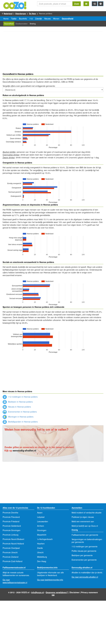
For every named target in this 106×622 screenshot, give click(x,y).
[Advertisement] (53, 52)
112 (31, 18)
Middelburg (42, 556)
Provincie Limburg (10, 534)
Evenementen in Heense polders (22, 411)
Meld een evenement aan (83, 521)
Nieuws (47, 18)
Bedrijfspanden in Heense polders (23, 421)
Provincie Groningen (11, 530)
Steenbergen (20, 13)
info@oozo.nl (37, 592)
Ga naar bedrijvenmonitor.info (50, 579)
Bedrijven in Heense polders (20, 401)
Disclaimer (74, 592)
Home (6, 18)
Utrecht (40, 552)
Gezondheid (67, 18)
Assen (40, 512)
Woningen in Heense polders (20, 416)
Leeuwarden (42, 521)
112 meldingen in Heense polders (23, 396)
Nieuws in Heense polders (19, 406)
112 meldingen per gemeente (84, 546)
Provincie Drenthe (10, 512)
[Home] (15, 5)
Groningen (41, 530)
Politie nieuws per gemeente (84, 550)
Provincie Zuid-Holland (12, 561)
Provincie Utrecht (10, 552)
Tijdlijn (14, 18)
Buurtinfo (23, 18)
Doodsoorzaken (22, 23)
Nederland (8, 13)
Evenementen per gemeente (84, 559)
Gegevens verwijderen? (57, 592)
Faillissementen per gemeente (85, 534)
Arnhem (40, 525)
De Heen (32, 13)
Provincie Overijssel (11, 548)
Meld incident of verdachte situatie (86, 512)
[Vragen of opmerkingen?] (100, 3)
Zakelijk (38, 18)
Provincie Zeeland (10, 556)
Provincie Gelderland (12, 525)
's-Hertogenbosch (45, 539)
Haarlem (41, 543)
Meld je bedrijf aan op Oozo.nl (85, 525)
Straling (33, 23)
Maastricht (41, 534)
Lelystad (40, 517)
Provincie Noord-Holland (13, 543)
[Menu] (86, 3)
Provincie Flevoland (11, 517)
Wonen (56, 18)
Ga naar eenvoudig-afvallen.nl (85, 577)
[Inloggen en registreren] (94, 3)
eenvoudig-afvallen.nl (24, 450)
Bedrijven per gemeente (82, 555)
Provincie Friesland (11, 521)
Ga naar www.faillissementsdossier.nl (15, 581)
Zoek (76, 3)
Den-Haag (41, 561)
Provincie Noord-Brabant (13, 539)
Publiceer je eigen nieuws (83, 517)
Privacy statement (89, 592)
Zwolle (40, 548)
